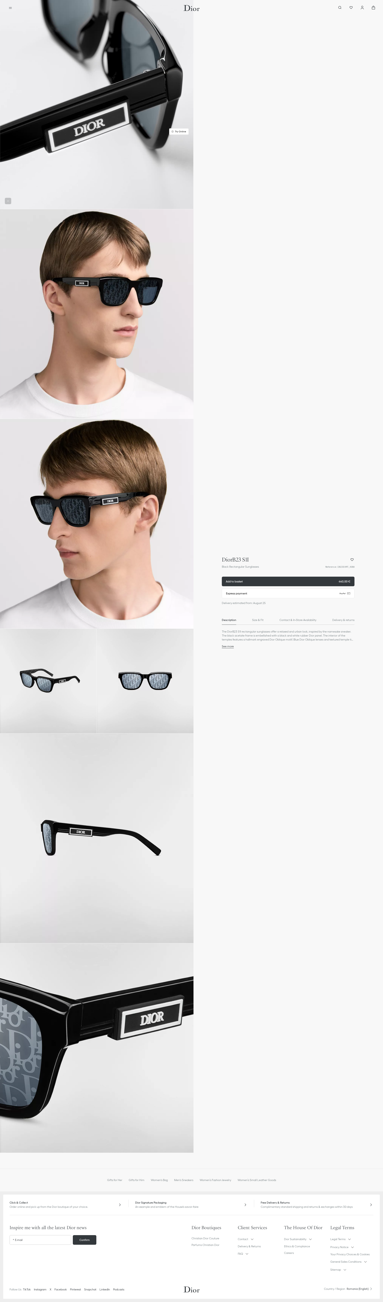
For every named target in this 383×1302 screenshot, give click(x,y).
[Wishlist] (351, 8)
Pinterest (75, 1289)
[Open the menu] (10, 8)
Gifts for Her (114, 1180)
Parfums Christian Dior (205, 1245)
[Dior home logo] (191, 8)
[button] (96, 104)
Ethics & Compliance (297, 1246)
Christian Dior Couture (205, 1238)
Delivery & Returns (249, 1246)
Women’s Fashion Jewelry (215, 1180)
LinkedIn (105, 1289)
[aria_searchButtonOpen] (340, 8)
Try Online (180, 131)
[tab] (229, 620)
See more (228, 646)
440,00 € (288, 581)
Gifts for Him (136, 1180)
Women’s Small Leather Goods (257, 1180)
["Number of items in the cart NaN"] (373, 8)
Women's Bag (159, 1180)
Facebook (60, 1289)
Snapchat (90, 1289)
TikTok (27, 1289)
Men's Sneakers (183, 1180)
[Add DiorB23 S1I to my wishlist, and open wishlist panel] (352, 559)
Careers (289, 1252)
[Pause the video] (8, 201)
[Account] (362, 8)
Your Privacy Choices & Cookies (350, 1254)
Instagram (40, 1289)
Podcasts (118, 1289)
